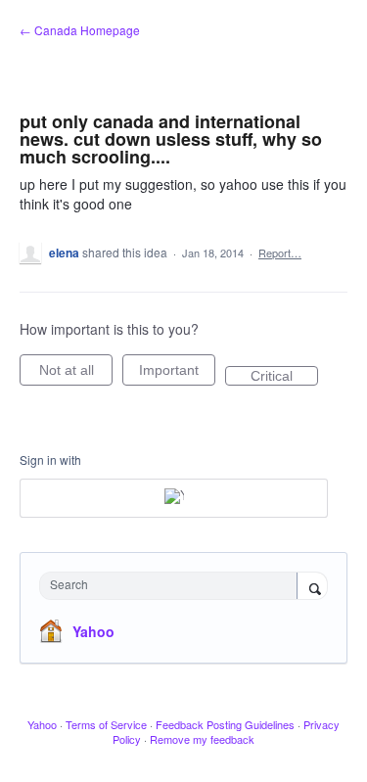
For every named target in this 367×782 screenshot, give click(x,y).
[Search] (312, 587)
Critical (284, 377)
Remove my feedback (202, 739)
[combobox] (173, 585)
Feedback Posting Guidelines (225, 724)
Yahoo (93, 631)
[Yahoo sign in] (174, 498)
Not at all (76, 374)
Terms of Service (106, 724)
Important (177, 374)
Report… (279, 252)
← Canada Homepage (80, 30)
